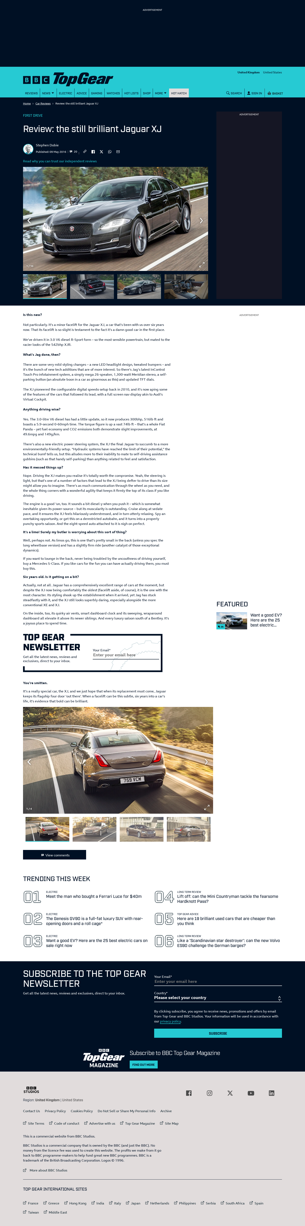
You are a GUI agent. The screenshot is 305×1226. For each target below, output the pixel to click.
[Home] (73, 78)
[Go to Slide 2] (92, 286)
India (100, 1203)
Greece (53, 1203)
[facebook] (93, 151)
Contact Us (31, 1111)
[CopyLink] (85, 151)
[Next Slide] (201, 220)
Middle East (58, 1212)
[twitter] (101, 151)
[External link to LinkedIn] (271, 1093)
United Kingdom (249, 72)
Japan (135, 1203)
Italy (117, 1203)
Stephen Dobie (47, 145)
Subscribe (218, 1033)
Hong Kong (78, 1203)
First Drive (33, 115)
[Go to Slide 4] (186, 286)
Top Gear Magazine (140, 1123)
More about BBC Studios (45, 1170)
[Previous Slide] (29, 220)
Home (27, 103)
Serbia (211, 1203)
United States (272, 72)
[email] (118, 151)
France (33, 1203)
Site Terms (36, 1123)
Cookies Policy (82, 1111)
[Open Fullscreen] (201, 264)
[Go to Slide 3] (139, 286)
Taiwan (33, 1212)
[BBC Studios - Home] (33, 1089)
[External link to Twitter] (230, 1093)
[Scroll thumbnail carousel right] (201, 284)
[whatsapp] (110, 151)
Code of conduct (66, 1123)
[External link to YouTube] (250, 1093)
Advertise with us (102, 1123)
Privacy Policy (55, 1111)
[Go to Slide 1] (45, 286)
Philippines (187, 1203)
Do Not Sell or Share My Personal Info (126, 1111)
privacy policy (170, 1021)
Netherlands (159, 1203)
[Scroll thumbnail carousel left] (191, 284)
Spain (259, 1203)
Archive (166, 1111)
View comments (57, 855)
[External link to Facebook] (188, 1093)
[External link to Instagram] (209, 1093)
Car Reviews (43, 103)
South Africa (235, 1203)
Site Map (172, 1123)
